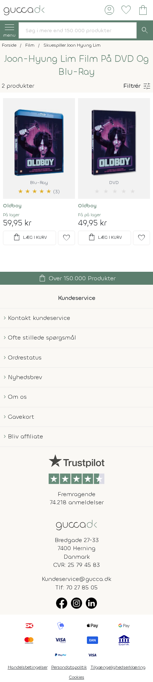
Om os (17, 397)
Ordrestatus (25, 357)
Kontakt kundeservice (39, 318)
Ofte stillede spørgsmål (42, 337)
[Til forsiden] (24, 9)
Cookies (76, 677)
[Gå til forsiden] (76, 524)
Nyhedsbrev (25, 377)
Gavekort (21, 417)
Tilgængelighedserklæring (118, 667)
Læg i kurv (29, 237)
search (144, 30)
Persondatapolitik (69, 667)
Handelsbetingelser (28, 667)
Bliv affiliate (25, 436)
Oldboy (12, 206)
